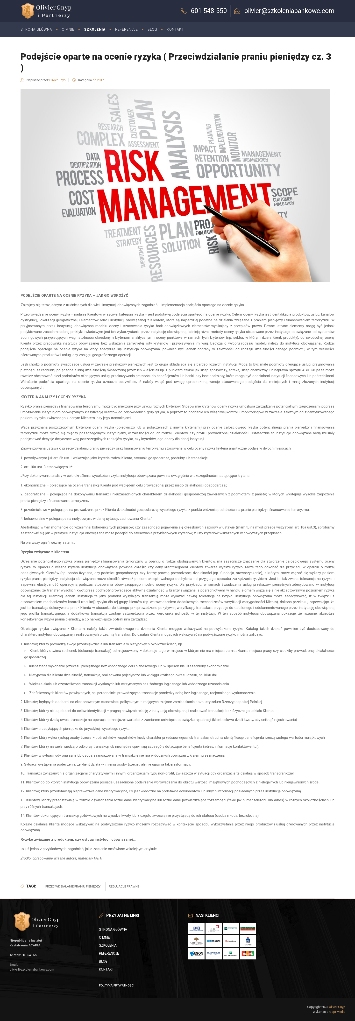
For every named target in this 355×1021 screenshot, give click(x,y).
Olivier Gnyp (57, 80)
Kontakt (106, 969)
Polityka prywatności (116, 985)
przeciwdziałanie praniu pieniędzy (72, 886)
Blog (103, 961)
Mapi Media (337, 1012)
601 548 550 (29, 955)
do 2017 (98, 80)
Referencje (109, 953)
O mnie (104, 937)
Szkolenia (108, 945)
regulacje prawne (124, 886)
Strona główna (113, 929)
